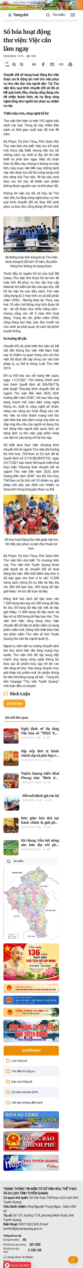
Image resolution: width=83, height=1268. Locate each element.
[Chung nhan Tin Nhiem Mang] (41, 1259)
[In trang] (70, 64)
